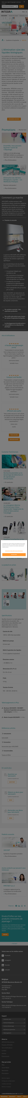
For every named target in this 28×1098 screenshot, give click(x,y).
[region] (14, 549)
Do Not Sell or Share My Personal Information (14, 550)
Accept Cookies (14, 554)
